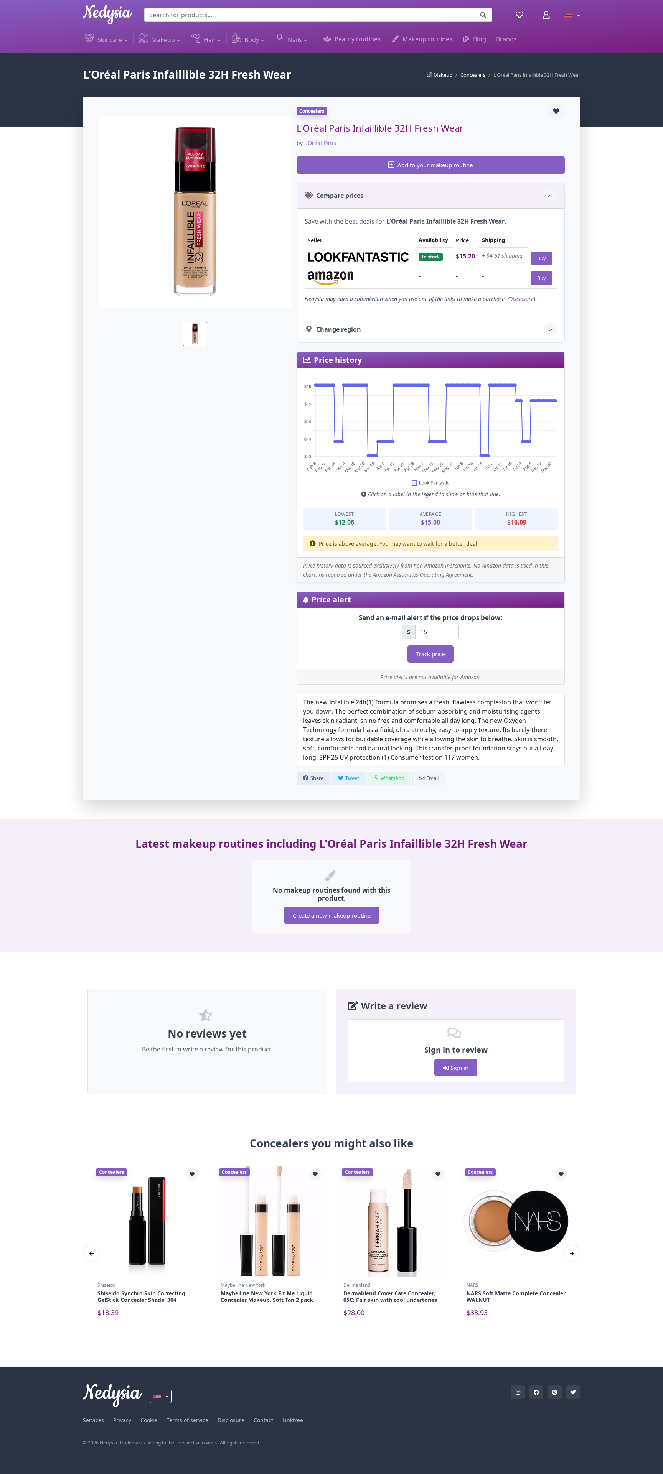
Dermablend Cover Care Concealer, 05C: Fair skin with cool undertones (390, 1296)
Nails (295, 40)
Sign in (458, 1067)
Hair (210, 40)
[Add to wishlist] (556, 111)
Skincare (109, 40)
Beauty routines (358, 39)
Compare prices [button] (339, 195)
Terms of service (187, 1420)
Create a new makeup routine (332, 915)
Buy (541, 258)
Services (93, 1420)
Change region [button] (338, 329)
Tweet (352, 778)
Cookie (148, 1420)
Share (316, 778)
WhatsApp (392, 778)
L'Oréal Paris (320, 142)
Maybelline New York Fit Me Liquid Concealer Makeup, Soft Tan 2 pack (267, 1296)
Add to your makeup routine (435, 165)
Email (432, 778)
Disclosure (521, 299)
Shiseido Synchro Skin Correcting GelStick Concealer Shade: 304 (141, 1296)
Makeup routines (427, 39)
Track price (430, 654)
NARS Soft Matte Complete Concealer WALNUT (516, 1296)
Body (251, 40)
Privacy (122, 1420)
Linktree (292, 1420)
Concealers (472, 74)
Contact (263, 1420)
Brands (506, 39)
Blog (479, 39)
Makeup (163, 40)
